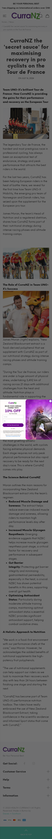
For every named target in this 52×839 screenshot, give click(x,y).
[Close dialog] (50, 401)
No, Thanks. (13, 428)
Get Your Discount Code (13, 425)
